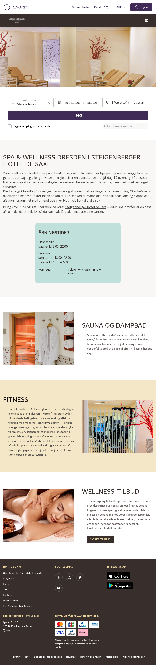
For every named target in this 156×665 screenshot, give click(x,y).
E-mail (72, 273)
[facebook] (59, 577)
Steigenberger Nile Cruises (17, 606)
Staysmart (8, 578)
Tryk (27, 657)
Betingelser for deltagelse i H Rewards (55, 657)
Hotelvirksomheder (90, 657)
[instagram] (69, 577)
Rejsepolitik (111, 657)
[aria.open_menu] (146, 20)
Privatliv (16, 657)
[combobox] (31, 102)
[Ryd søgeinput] (49, 102)
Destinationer (10, 600)
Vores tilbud (100, 539)
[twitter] (80, 577)
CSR (5, 589)
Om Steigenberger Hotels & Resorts (22, 573)
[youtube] (59, 588)
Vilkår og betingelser (133, 657)
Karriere (7, 584)
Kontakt (7, 595)
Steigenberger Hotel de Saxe (85, 207)
